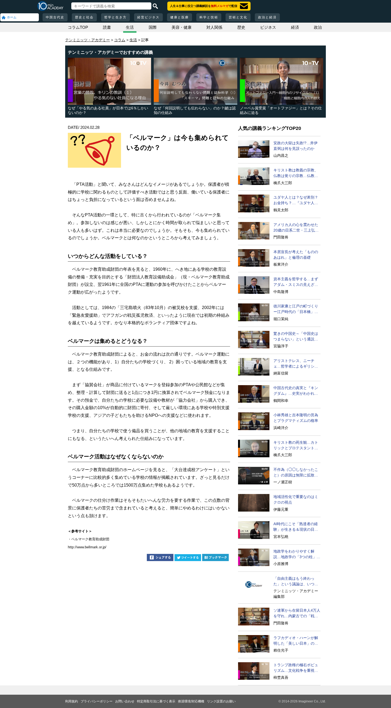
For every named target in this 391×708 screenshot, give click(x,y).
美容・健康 (182, 27)
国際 (153, 27)
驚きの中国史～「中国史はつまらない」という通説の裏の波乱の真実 (295, 336)
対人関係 (214, 27)
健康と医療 (179, 17)
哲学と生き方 (115, 17)
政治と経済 (267, 17)
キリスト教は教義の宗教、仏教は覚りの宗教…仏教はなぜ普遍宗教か (295, 173)
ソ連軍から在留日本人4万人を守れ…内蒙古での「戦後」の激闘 (296, 613)
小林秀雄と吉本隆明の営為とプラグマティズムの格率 (295, 418)
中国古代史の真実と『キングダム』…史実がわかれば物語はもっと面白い (295, 391)
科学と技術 (208, 17)
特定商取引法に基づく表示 (156, 701)
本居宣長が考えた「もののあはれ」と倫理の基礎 (295, 255)
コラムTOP (78, 27)
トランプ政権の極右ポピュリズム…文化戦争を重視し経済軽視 (295, 668)
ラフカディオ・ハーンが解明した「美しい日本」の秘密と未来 (295, 641)
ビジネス (268, 27)
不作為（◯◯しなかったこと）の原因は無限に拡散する (295, 472)
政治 (318, 27)
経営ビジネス (148, 17)
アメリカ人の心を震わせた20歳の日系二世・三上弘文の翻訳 (296, 228)
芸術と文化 (238, 17)
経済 (295, 27)
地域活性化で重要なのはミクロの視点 (295, 499)
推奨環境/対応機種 (191, 701)
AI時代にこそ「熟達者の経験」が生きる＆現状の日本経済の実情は (295, 527)
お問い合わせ (124, 701)
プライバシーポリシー (97, 701)
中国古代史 (55, 17)
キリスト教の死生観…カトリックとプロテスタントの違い (295, 445)
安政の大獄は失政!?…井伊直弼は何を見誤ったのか (295, 146)
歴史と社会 (84, 17)
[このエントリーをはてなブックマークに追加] (215, 558)
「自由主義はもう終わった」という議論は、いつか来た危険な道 (295, 581)
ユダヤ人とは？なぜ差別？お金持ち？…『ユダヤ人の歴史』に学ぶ (295, 200)
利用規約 (71, 701)
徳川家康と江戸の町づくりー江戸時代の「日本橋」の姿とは (295, 309)
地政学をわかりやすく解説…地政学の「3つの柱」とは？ (296, 554)
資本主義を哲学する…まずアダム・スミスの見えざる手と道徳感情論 (295, 282)
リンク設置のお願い (221, 701)
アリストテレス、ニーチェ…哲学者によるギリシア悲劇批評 (295, 364)
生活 (130, 27)
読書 (107, 27)
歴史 (241, 27)
